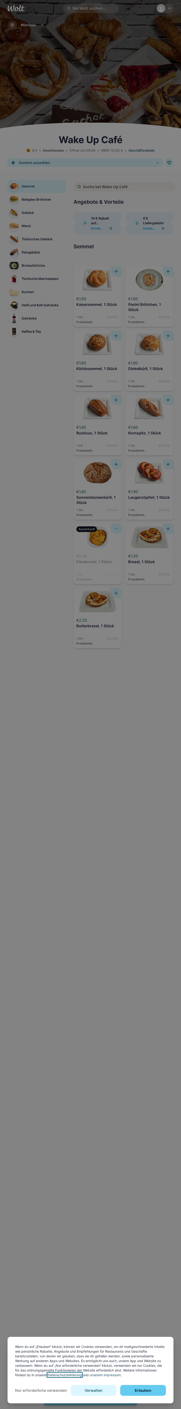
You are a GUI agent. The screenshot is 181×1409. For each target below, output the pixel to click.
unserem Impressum (105, 1375)
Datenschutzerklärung (65, 1375)
